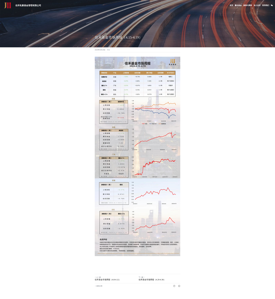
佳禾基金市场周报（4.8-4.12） (108, 280)
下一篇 (141, 277)
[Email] (179, 286)
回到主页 (99, 286)
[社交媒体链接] (272, 5)
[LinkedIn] (174, 286)
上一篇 (98, 277)
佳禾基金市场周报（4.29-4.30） (152, 280)
